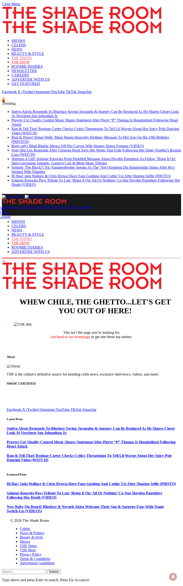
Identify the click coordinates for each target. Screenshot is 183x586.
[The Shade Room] (25, 196)
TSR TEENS (21, 58)
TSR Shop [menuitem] (28, 550)
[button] (11, 4)
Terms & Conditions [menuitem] (35, 559)
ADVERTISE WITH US (30, 79)
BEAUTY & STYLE (27, 54)
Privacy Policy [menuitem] (31, 554)
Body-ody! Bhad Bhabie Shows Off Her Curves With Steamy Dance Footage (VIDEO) (77, 146)
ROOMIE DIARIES (27, 66)
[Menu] (3, 97)
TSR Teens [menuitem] (28, 546)
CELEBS (18, 45)
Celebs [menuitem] (25, 529)
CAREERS (20, 75)
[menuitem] (96, 529)
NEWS (16, 49)
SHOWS (18, 41)
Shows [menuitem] (25, 541)
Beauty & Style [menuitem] (31, 537)
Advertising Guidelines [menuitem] (37, 563)
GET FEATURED (25, 84)
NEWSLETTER (24, 71)
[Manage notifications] (173, 577)
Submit (54, 571)
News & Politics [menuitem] (32, 533)
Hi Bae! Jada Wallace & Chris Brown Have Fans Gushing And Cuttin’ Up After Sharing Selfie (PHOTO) (91, 176)
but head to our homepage (70, 337)
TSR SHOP (20, 62)
